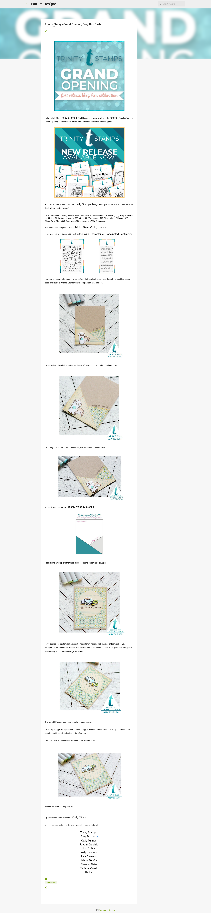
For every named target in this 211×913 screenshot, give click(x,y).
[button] (46, 31)
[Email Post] (46, 880)
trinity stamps (51, 882)
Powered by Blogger (107, 910)
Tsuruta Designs (43, 4)
